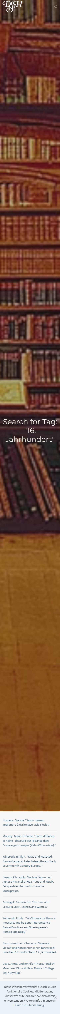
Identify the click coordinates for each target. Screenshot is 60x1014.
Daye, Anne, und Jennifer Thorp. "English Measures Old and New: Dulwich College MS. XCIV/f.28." (28, 968)
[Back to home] (12, 6)
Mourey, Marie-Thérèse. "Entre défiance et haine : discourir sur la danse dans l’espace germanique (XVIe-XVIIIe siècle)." (29, 840)
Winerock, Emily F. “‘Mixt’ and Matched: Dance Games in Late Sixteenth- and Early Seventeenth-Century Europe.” (29, 861)
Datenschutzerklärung (29, 1005)
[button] (56, 6)
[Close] (55, 997)
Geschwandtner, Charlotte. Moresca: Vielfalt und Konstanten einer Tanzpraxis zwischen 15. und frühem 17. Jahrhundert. (29, 947)
